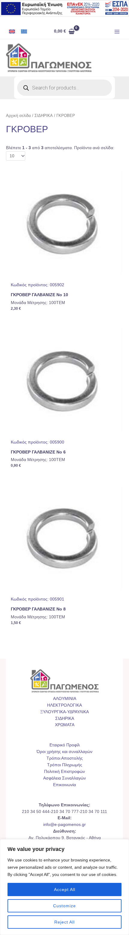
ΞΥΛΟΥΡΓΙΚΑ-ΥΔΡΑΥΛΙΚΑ (64, 712)
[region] (64, 887)
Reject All (64, 922)
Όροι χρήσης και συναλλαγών (64, 751)
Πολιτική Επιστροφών (64, 771)
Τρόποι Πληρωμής (64, 765)
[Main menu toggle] (117, 31)
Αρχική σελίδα (18, 116)
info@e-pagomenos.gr (64, 824)
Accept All (64, 889)
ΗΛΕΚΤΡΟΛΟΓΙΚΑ (64, 705)
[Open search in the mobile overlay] (64, 88)
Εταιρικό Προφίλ (65, 745)
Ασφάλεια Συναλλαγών (64, 778)
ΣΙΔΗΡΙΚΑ (43, 116)
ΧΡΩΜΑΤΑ (64, 725)
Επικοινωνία (64, 785)
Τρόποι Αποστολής (64, 758)
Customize (64, 905)
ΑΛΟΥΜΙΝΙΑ (64, 698)
